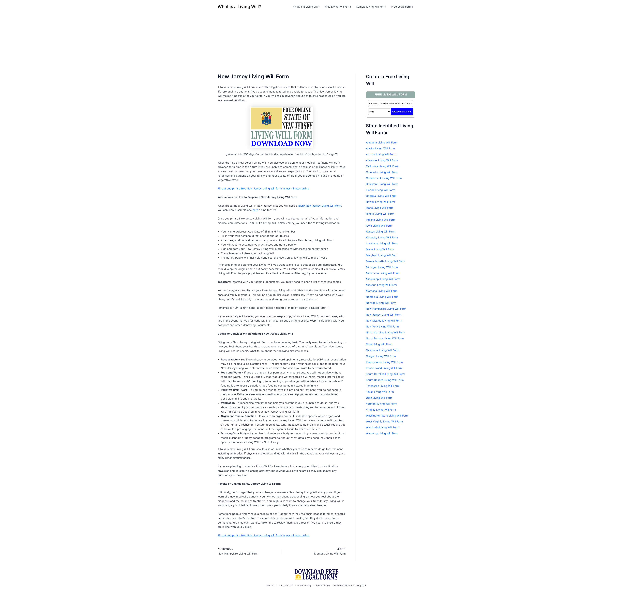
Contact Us (287, 585)
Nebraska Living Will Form (382, 296)
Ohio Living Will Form (379, 344)
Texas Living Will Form (380, 391)
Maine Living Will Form (380, 249)
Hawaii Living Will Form (380, 201)
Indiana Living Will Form (380, 219)
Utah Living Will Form (379, 397)
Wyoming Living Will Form (382, 433)
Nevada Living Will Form (381, 302)
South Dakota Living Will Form (385, 380)
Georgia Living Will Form (381, 196)
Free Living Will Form (338, 6)
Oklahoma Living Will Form (382, 350)
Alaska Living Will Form (380, 148)
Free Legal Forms (402, 6)
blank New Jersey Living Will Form (319, 205)
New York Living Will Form (382, 326)
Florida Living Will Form (380, 190)
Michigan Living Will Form (382, 267)
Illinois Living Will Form (380, 213)
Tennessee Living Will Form (383, 386)
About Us (272, 585)
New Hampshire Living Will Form (386, 308)
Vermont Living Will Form (381, 403)
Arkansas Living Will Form (382, 160)
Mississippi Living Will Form (383, 279)
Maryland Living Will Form (382, 255)
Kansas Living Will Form (380, 231)
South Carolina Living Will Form (385, 374)
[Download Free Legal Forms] (316, 574)
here (255, 210)
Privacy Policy (304, 585)
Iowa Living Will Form (379, 225)
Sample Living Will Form (371, 6)
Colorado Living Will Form (382, 172)
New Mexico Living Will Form (384, 320)
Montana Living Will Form (381, 291)
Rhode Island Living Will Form (384, 368)
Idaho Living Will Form (379, 207)
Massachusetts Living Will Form (385, 261)
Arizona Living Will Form (381, 154)
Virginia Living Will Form (381, 409)
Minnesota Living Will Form (382, 273)
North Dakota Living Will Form (385, 338)
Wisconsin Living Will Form (382, 427)
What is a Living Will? (239, 6)
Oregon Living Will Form (381, 356)
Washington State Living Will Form (387, 415)
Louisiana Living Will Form (382, 243)
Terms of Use (323, 585)
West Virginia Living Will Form (384, 421)
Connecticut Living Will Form (384, 178)
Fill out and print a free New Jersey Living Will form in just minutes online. (264, 188)
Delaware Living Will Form (382, 184)
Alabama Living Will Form (381, 142)
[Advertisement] (316, 38)
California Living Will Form (382, 166)
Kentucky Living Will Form (382, 237)
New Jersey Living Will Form (383, 314)
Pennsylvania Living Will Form (384, 362)
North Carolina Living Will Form (385, 332)
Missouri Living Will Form (381, 285)
